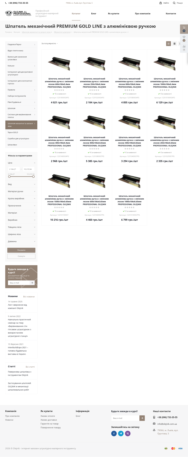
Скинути (21, 256)
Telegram (121, 433)
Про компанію (12, 416)
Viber (127, 433)
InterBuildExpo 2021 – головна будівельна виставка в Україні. (18, 350)
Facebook (114, 433)
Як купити (47, 411)
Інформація (82, 411)
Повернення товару (51, 427)
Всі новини (29, 296)
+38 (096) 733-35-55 (167, 417)
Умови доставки (49, 419)
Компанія (10, 411)
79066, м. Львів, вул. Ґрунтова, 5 (79, 3)
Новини (9, 419)
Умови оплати (48, 416)
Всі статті (30, 366)
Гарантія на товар (49, 423)
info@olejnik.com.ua (167, 424)
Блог (78, 416)
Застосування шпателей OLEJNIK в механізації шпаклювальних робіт (19, 386)
